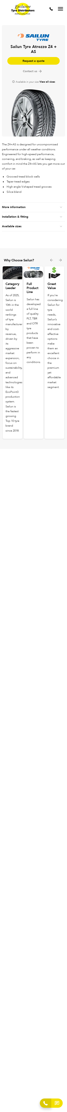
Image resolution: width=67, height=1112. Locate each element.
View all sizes (47, 82)
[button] (57, 1103)
